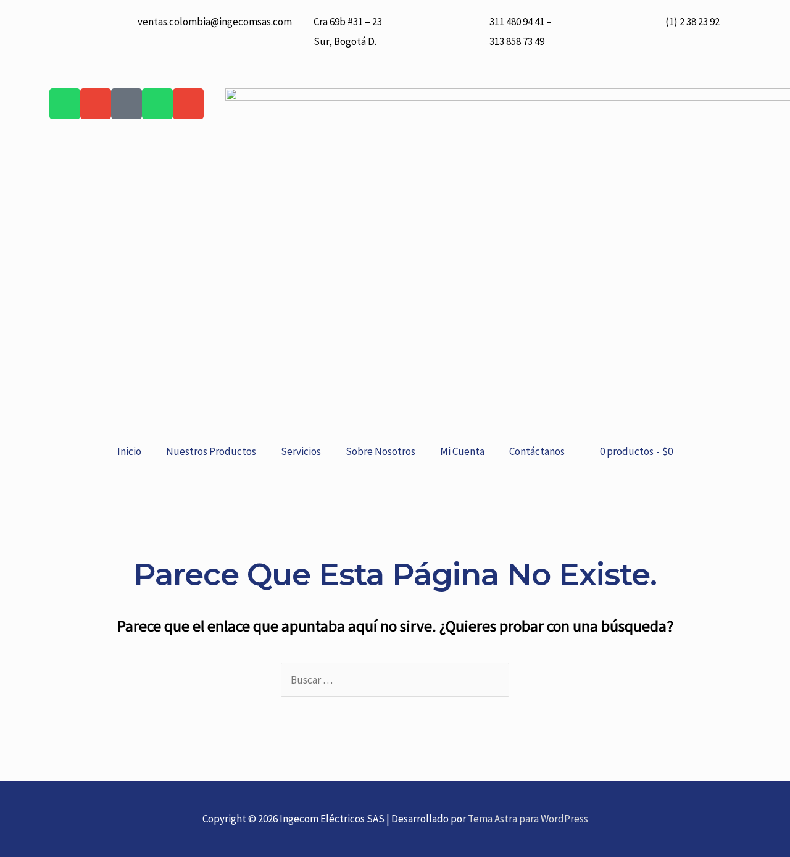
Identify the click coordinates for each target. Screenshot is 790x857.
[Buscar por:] (395, 680)
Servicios (301, 451)
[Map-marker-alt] (126, 103)
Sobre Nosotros (380, 451)
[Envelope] (95, 103)
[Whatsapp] (64, 103)
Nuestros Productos (211, 451)
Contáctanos (537, 451)
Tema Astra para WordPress (528, 819)
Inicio (129, 451)
